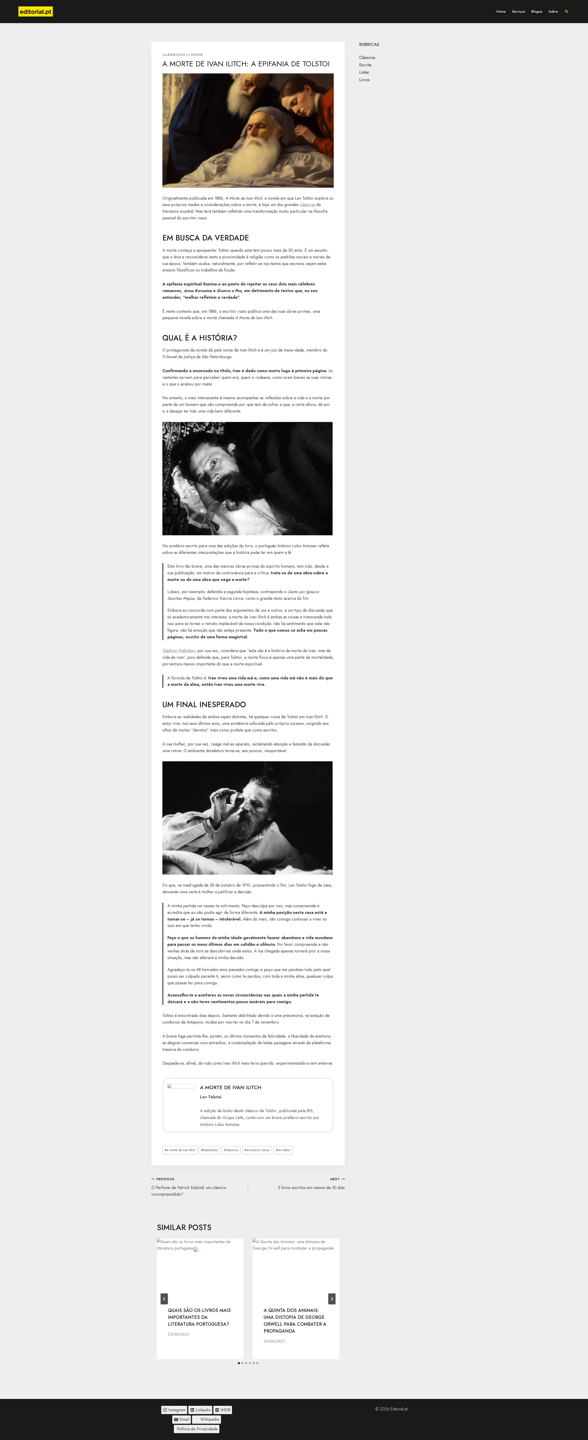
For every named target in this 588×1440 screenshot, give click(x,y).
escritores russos (257, 1150)
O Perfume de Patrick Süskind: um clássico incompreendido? (188, 1187)
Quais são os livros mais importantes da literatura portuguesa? (199, 1317)
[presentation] (200, 1267)
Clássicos (173, 54)
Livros (196, 54)
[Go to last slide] (164, 1298)
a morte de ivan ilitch (180, 1150)
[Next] (332, 1298)
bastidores (209, 1150)
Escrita (365, 65)
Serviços (518, 11)
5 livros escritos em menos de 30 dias (311, 1184)
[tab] (239, 1363)
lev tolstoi (283, 1150)
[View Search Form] (566, 11)
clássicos (307, 205)
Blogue (536, 11)
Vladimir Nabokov (178, 651)
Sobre (553, 11)
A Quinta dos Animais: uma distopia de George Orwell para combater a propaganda (295, 1320)
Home (501, 11)
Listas (364, 72)
